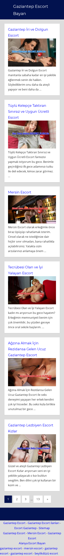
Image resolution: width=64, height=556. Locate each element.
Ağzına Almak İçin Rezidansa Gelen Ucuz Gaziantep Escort (27, 349)
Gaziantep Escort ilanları (43, 523)
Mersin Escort (19, 192)
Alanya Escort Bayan (32, 543)
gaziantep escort (11, 548)
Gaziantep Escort (14, 523)
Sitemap (44, 528)
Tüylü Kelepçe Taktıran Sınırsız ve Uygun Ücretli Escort (28, 112)
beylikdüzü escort (46, 553)
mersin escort (33, 548)
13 (38, 499)
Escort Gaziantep (25, 528)
